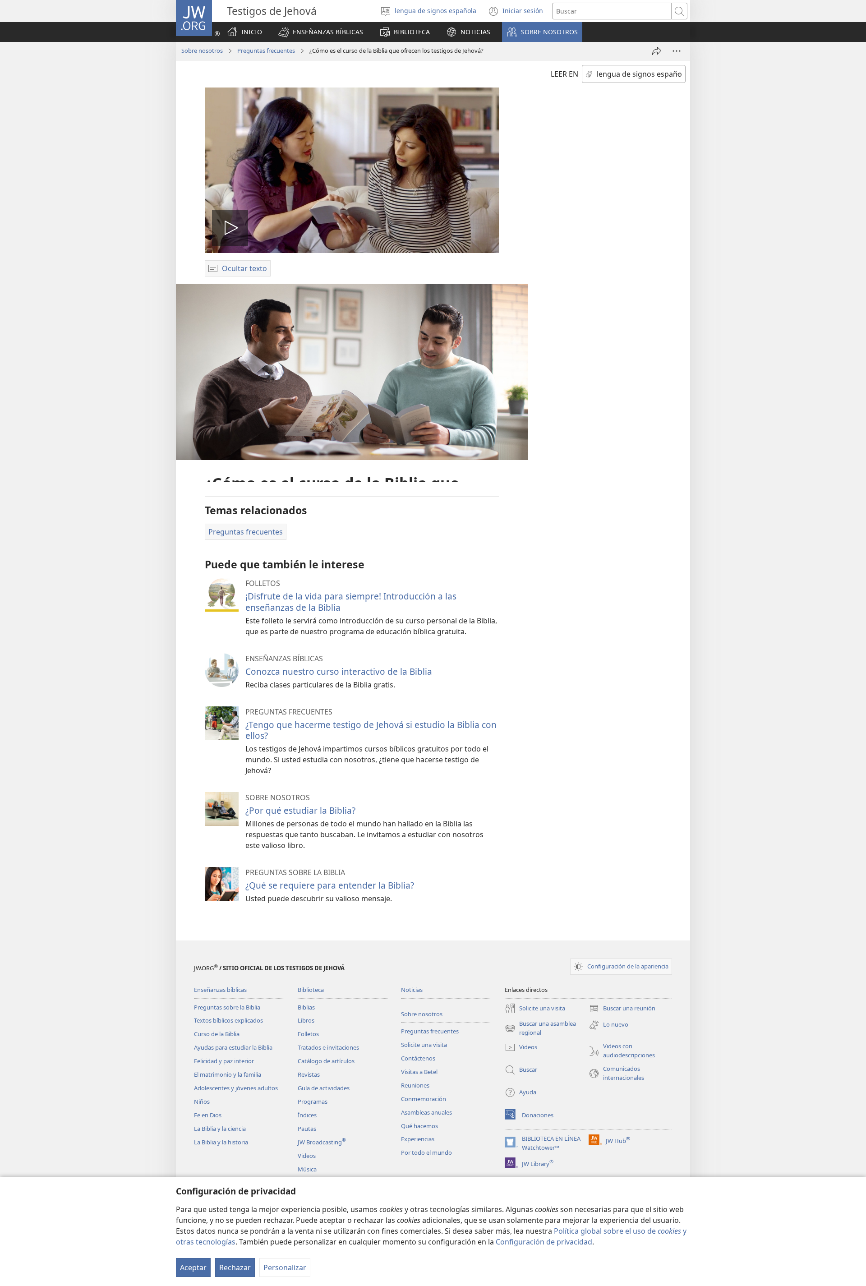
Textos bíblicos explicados (228, 1020)
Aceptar (193, 1267)
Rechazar (235, 1267)
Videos (307, 1156)
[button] (321, 32)
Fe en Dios (207, 1115)
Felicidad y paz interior (224, 1061)
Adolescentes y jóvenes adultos (236, 1088)
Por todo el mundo (426, 1152)
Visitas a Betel (419, 1072)
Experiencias (417, 1139)
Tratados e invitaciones (328, 1047)
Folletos (308, 1034)
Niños (202, 1101)
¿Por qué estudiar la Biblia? (300, 810)
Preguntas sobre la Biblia (227, 1007)
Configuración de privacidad (544, 1242)
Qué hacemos (419, 1126)
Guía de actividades (324, 1088)
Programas (312, 1101)
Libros (306, 1020)
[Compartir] (657, 51)
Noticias (412, 990)
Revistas (309, 1074)
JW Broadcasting (322, 1142)
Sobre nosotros (202, 50)
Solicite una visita (424, 1045)
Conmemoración (423, 1099)
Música (307, 1169)
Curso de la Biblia (217, 1034)
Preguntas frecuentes (266, 50)
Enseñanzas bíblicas (220, 990)
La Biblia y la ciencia (220, 1129)
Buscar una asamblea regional (540, 1028)
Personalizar (284, 1267)
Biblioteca (311, 990)
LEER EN (564, 74)
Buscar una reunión (622, 1009)
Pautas (307, 1129)
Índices (307, 1115)
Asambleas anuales (426, 1112)
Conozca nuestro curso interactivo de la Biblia (338, 671)
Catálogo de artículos (326, 1061)
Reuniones (415, 1085)
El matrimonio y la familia (227, 1074)
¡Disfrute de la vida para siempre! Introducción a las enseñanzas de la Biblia (350, 601)
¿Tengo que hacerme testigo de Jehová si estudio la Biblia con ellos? (371, 730)
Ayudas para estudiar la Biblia (233, 1047)
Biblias (306, 1007)
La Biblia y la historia (221, 1142)
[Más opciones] (676, 51)
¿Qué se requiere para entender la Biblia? (329, 885)
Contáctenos (418, 1058)
